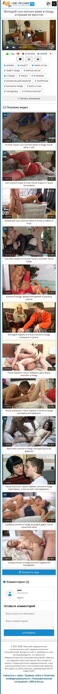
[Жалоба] (38, 59)
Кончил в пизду (13, 86)
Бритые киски (32, 70)
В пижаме (37, 75)
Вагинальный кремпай (17, 81)
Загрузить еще (30, 572)
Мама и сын (40, 65)
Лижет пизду (12, 70)
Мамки (10, 65)
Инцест (24, 65)
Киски (23, 75)
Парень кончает (31, 91)
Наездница (11, 91)
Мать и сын (34, 86)
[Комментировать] (20, 59)
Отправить (29, 633)
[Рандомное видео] (48, 3)
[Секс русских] (18, 4)
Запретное (41, 81)
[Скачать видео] (29, 59)
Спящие (10, 76)
